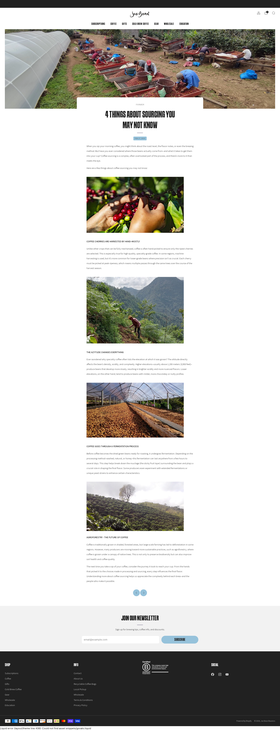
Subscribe (179, 640)
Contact (78, 673)
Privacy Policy (80, 705)
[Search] (273, 13)
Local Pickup (80, 689)
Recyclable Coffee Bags (85, 683)
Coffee (114, 23)
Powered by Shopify (243, 721)
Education (184, 23)
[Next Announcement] (264, 4)
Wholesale (169, 23)
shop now (165, 4)
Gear (156, 23)
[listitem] (140, 4)
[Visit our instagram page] (219, 674)
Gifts (124, 23)
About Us (78, 678)
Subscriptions (98, 23)
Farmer (140, 105)
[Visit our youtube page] (227, 674)
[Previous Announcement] (16, 4)
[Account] (258, 13)
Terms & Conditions (83, 699)
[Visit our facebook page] (212, 674)
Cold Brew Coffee (140, 23)
